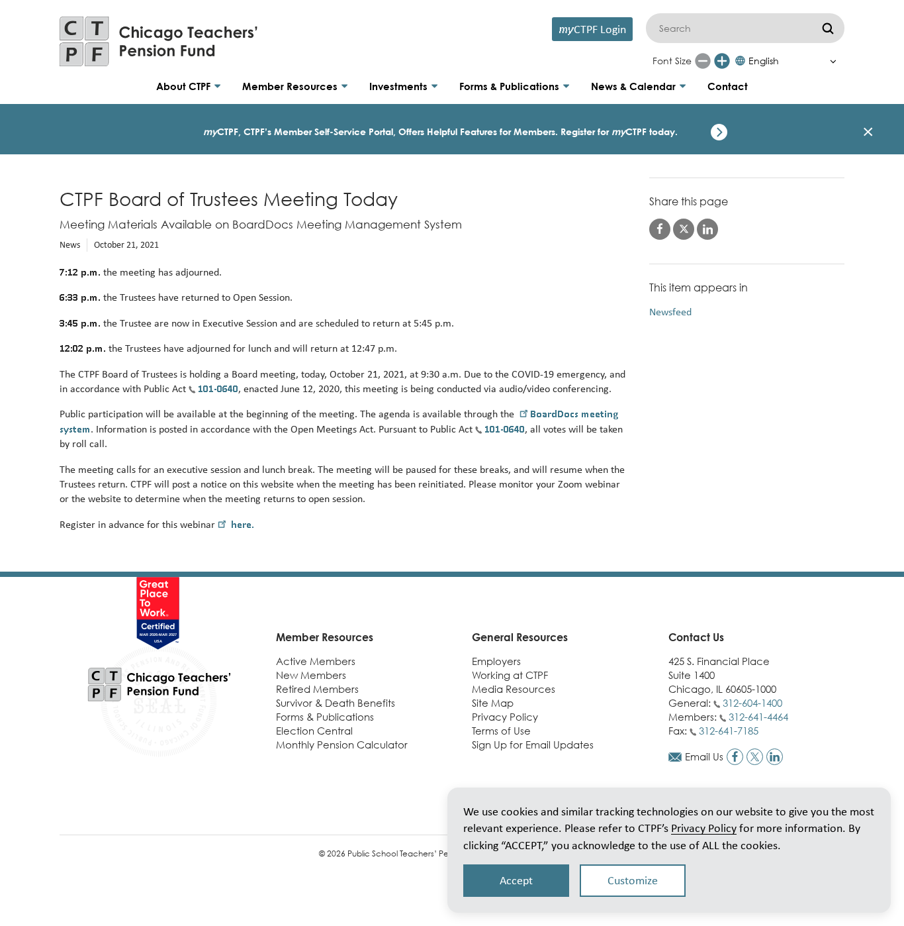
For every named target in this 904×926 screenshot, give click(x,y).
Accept (516, 880)
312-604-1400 (752, 703)
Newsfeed (670, 311)
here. (241, 524)
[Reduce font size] (703, 61)
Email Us (704, 756)
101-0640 (218, 388)
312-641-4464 (758, 717)
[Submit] (828, 28)
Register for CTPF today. (619, 131)
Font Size (672, 60)
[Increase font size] (722, 61)
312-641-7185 (728, 731)
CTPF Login (592, 29)
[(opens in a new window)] (735, 756)
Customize (633, 880)
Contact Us (696, 637)
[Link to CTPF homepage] (159, 41)
